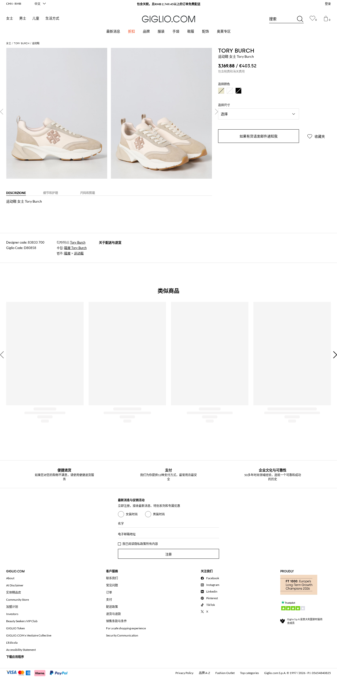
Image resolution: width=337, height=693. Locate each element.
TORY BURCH (236, 50)
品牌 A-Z (204, 673)
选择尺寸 (224, 105)
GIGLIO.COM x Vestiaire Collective (28, 635)
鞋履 (67, 253)
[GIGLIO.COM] (168, 19)
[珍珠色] (221, 91)
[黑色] (238, 91)
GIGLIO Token (15, 628)
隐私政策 (140, 544)
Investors (12, 614)
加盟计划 (12, 607)
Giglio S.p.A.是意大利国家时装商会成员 (304, 621)
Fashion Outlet (225, 673)
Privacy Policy (184, 673)
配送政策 (112, 607)
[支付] (39, 672)
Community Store (17, 599)
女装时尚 (132, 514)
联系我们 (112, 578)
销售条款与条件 (116, 621)
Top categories (249, 673)
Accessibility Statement (21, 650)
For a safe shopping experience (126, 628)
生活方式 (52, 18)
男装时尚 (159, 514)
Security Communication (122, 635)
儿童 (35, 18)
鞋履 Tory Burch (75, 248)
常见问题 (112, 585)
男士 (22, 18)
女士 (9, 18)
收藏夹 (319, 137)
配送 (108, 242)
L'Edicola (12, 642)
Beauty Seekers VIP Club (21, 621)
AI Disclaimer (14, 585)
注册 (168, 554)
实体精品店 (13, 592)
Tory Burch (77, 242)
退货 (118, 242)
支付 (109, 599)
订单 (109, 592)
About (10, 578)
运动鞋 (79, 253)
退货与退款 (113, 614)
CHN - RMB (13, 3)
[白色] (230, 91)
